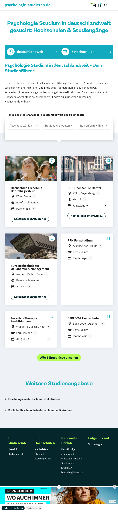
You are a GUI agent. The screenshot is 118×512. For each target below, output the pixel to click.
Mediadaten (41, 449)
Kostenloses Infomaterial (30, 219)
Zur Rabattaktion (34, 508)
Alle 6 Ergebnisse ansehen (59, 357)
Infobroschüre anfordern (13, 508)
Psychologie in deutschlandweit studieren (35, 399)
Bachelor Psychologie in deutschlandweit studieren (41, 410)
